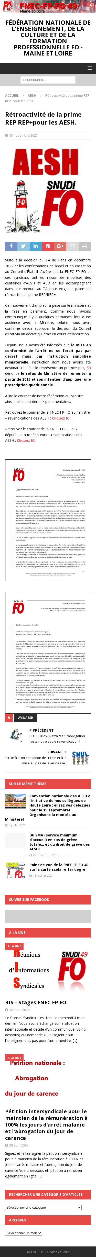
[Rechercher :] (48, 79)
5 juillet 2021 (17, 825)
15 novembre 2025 (23, 135)
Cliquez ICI (61, 418)
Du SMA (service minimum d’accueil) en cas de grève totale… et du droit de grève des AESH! (59, 842)
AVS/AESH (25, 717)
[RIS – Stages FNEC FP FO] (48, 970)
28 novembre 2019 (45, 855)
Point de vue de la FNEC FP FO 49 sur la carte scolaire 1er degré (58, 867)
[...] (75, 1040)
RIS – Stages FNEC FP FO (35, 1002)
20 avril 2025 (18, 1145)
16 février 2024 (43, 875)
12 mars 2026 (19, 1009)
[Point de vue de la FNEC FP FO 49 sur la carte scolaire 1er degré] (15, 870)
